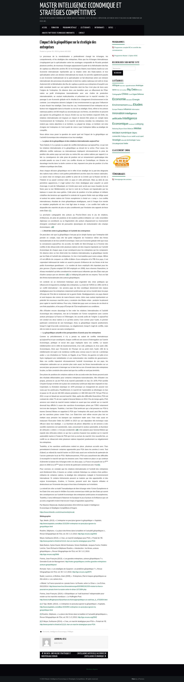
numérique (126, 132)
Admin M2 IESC (65, 51)
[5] (99, 465)
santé (133, 136)
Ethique (130, 105)
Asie (118, 90)
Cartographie (116, 94)
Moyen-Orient (123, 128)
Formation (55, 28)
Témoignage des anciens (122, 179)
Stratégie (116, 140)
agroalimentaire (130, 85)
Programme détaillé (69, 28)
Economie (46, 631)
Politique (70, 631)
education (129, 99)
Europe (114, 109)
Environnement (120, 105)
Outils (110, 28)
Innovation (118, 113)
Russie (129, 136)
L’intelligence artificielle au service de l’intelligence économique (91, 655)
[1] (50, 211)
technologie (131, 140)
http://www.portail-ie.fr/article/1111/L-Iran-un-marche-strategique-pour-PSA (67, 541)
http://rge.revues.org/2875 (81, 572)
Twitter (138, 140)
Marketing (115, 128)
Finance (120, 109)
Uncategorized (117, 143)
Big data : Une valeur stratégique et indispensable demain (56, 655)
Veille (126, 143)
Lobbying (139, 124)
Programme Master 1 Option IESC (125, 55)
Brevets (139, 90)
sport (142, 136)
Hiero (133, 679)
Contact (82, 33)
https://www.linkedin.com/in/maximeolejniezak (57, 512)
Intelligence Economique (58, 631)
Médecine (130, 128)
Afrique (115, 85)
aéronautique (123, 90)
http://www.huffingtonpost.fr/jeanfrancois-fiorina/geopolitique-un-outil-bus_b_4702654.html (73, 600)
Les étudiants (85, 28)
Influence (127, 109)
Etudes (138, 104)
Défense (140, 94)
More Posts (58, 643)
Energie (136, 99)
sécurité (123, 140)
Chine (125, 94)
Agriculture (122, 85)
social (138, 136)
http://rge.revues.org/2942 (87, 534)
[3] (41, 614)
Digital (134, 94)
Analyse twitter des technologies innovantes (58, 33)
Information (135, 109)
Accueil (44, 28)
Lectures (131, 124)
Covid (130, 94)
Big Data (132, 89)
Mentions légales (92, 669)
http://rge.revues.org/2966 (49, 554)
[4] (41, 621)
